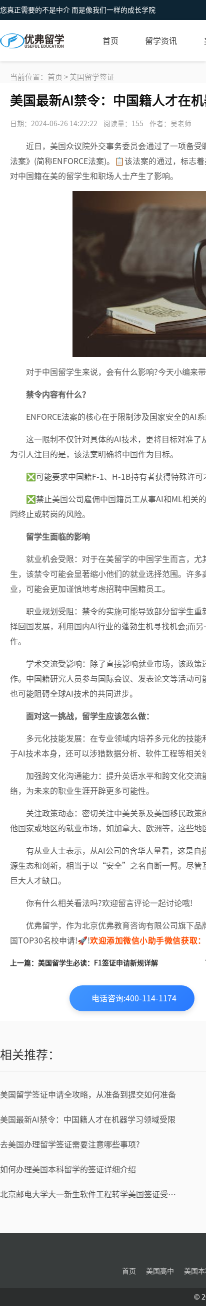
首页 (110, 41)
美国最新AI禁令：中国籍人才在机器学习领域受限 (88, 1119)
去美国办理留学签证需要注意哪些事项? (70, 1144)
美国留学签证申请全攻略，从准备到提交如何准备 (88, 1095)
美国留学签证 (92, 77)
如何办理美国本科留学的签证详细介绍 (68, 1169)
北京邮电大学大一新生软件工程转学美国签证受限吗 (90, 1194)
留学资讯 (161, 41)
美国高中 (160, 1271)
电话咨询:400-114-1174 (134, 998)
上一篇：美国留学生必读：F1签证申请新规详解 (84, 962)
